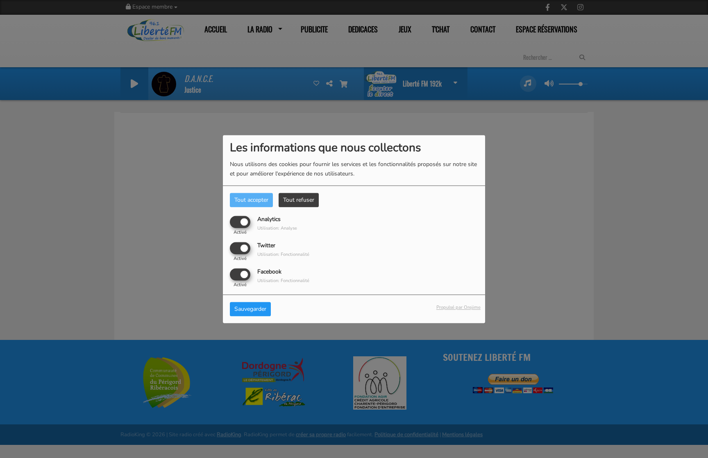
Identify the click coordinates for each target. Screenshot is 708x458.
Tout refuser (298, 200)
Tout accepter (251, 200)
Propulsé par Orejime (458, 307)
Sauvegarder (250, 309)
